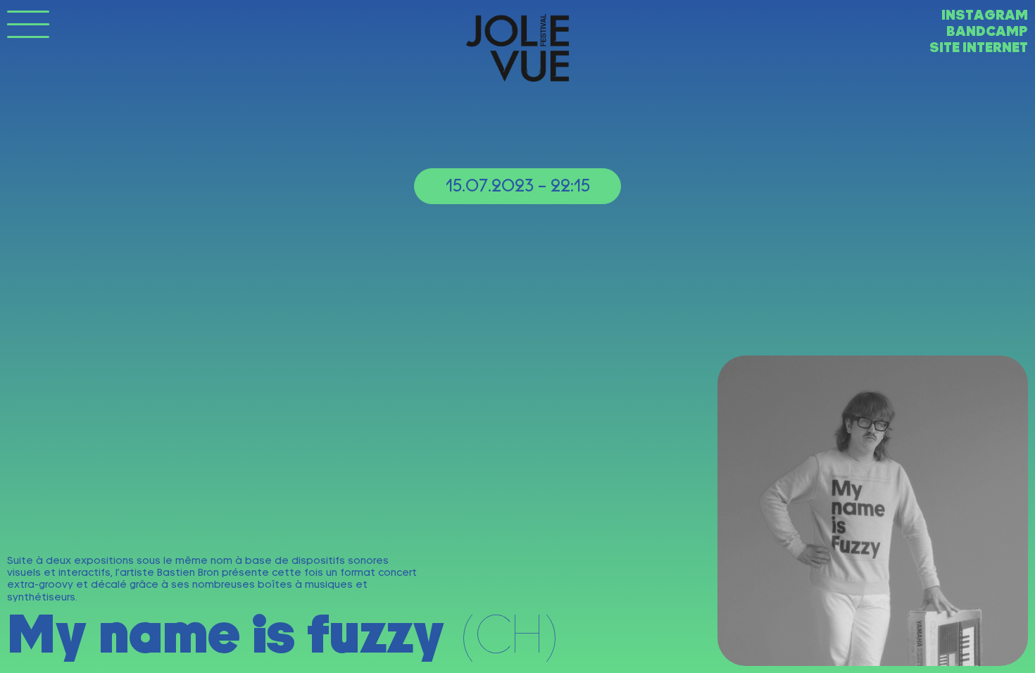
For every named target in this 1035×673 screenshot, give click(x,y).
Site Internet (978, 47)
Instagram (984, 15)
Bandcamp (987, 31)
